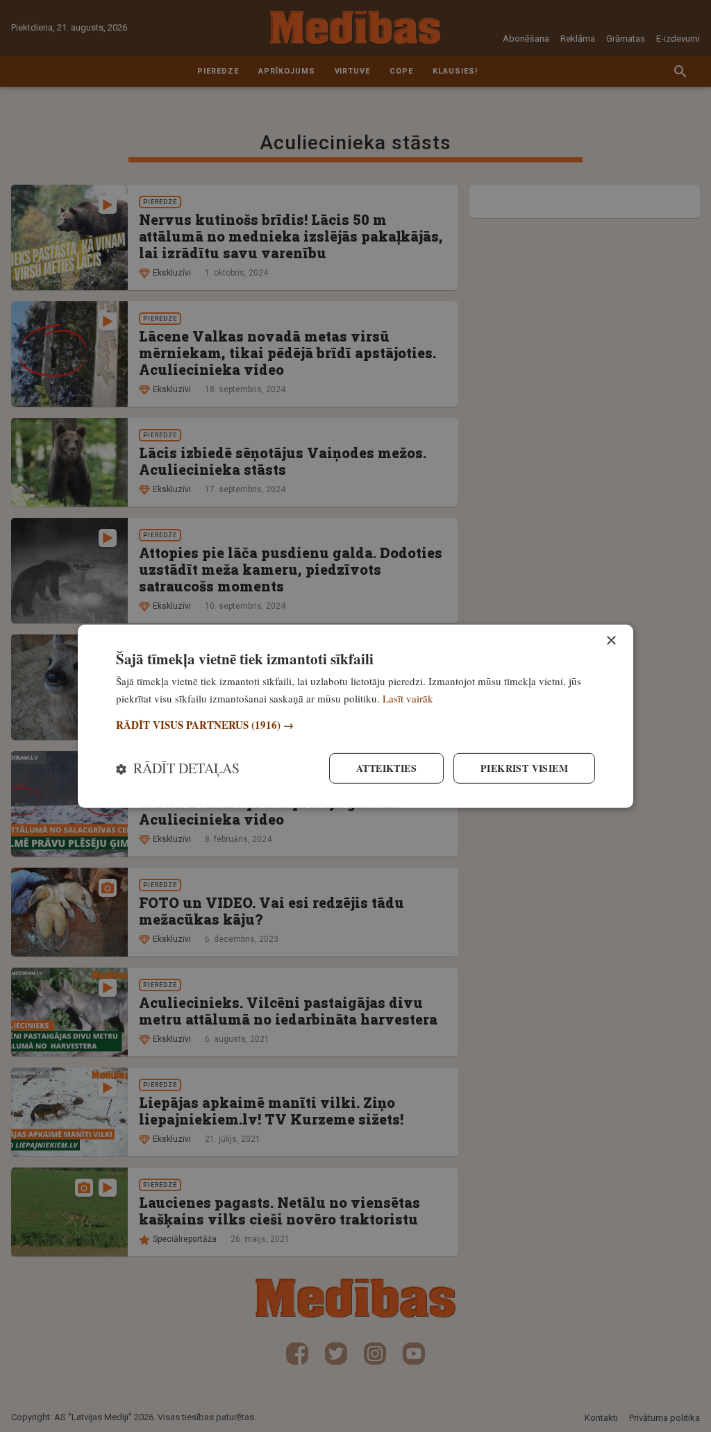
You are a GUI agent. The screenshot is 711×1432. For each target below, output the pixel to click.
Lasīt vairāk (408, 698)
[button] (355, 725)
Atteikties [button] (386, 768)
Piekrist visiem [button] (524, 768)
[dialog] (355, 715)
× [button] (610, 640)
